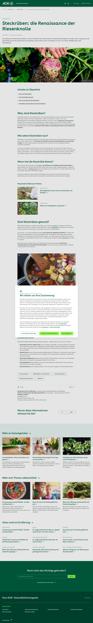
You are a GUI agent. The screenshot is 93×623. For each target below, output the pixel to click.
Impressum (45, 327)
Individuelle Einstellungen (29, 333)
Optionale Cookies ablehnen (49, 333)
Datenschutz (63, 323)
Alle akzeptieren (66, 333)
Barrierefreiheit (55, 327)
